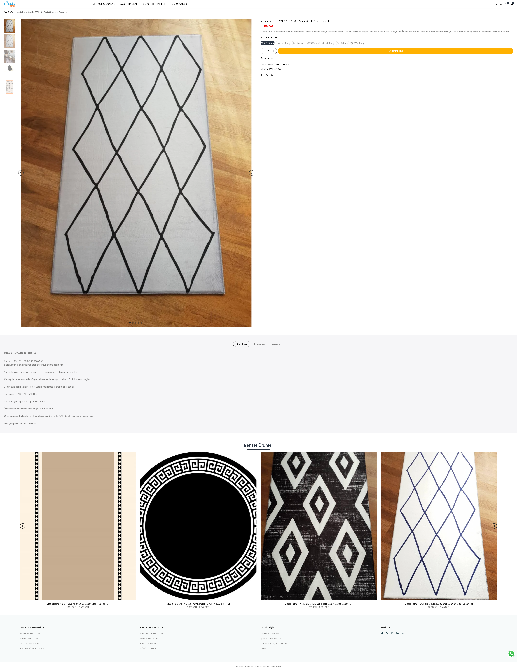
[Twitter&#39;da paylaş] (267, 74)
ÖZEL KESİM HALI (149, 643)
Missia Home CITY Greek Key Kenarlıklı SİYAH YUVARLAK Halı (198, 604)
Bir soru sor (267, 58)
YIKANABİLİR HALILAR (32, 648)
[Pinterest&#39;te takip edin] (402, 633)
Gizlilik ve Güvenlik (270, 633)
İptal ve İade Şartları (271, 638)
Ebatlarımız (259, 344)
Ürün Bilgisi (242, 344)
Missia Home (282, 64)
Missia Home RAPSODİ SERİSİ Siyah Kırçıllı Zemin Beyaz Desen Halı (319, 604)
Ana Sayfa (8, 12)
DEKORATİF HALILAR (154, 4)
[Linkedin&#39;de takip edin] (397, 633)
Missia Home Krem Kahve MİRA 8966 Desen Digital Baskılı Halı (78, 604)
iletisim (264, 648)
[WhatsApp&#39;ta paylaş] (272, 74)
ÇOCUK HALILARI (29, 643)
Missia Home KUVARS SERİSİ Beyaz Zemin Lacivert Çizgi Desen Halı (439, 604)
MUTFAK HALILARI (30, 633)
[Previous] (21, 173)
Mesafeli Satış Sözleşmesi (274, 643)
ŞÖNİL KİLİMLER (148, 648)
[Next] (251, 173)
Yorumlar (276, 344)
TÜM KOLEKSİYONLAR (103, 4)
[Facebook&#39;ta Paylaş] (262, 74)
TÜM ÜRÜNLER (178, 4)
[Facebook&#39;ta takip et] (382, 633)
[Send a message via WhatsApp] (511, 653)
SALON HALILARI (129, 4)
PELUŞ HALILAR (149, 638)
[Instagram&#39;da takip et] (392, 633)
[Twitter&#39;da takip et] (387, 633)
